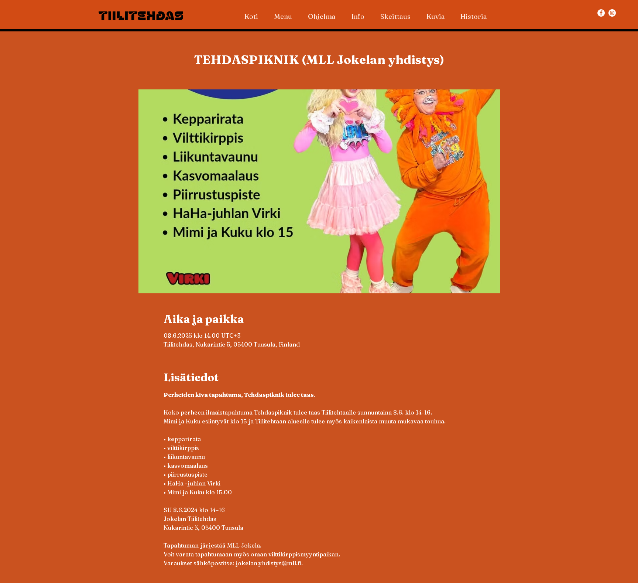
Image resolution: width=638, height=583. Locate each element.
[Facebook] (601, 13)
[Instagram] (612, 13)
